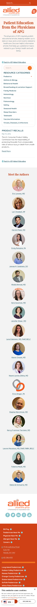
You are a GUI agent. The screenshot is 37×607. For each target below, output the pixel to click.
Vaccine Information (12, 119)
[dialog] (18, 597)
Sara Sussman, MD (18, 303)
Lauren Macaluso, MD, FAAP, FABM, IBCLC (18, 448)
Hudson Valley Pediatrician (15, 570)
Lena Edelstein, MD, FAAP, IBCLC (18, 339)
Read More (6, 151)
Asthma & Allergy (10, 80)
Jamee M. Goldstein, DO (18, 266)
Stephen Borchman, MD (18, 412)
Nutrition (7, 98)
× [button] (34, 589)
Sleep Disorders (10, 112)
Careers (8, 542)
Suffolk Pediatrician (12, 582)
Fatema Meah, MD (18, 467)
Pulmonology (9, 101)
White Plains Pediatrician (14, 585)
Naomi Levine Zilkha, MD (18, 376)
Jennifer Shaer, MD (18, 321)
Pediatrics (8, 76)
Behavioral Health (11, 84)
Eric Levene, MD (18, 194)
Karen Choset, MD (18, 357)
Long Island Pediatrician (14, 567)
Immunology (8, 94)
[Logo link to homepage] (18, 510)
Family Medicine (10, 91)
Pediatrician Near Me (14, 532)
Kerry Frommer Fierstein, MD (18, 430)
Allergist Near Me (12, 539)
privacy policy (12, 597)
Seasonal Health (10, 108)
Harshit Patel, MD (18, 230)
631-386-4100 (8, 558)
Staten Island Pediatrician (14, 579)
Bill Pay (8, 529)
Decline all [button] (27, 601)
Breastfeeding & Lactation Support (18, 87)
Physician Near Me (13, 536)
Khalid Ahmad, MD (19, 285)
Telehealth (8, 116)
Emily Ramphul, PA (18, 248)
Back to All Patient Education (15, 62)
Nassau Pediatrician (12, 573)
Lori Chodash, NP (18, 212)
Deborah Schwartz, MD (18, 485)
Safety (6, 105)
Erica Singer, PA (18, 394)
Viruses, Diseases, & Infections (16, 123)
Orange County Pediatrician (15, 576)
